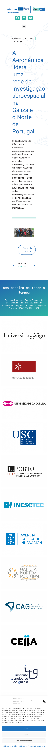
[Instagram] (24, 18)
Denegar (24, 735)
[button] (45, 701)
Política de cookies (10, 746)
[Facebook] (17, 18)
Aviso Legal (41, 746)
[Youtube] (30, 18)
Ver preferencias (24, 741)
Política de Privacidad (27, 746)
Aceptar (24, 728)
